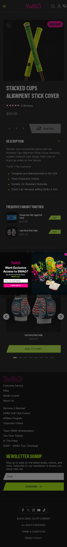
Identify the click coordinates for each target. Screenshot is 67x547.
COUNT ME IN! (16, 285)
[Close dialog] (66, 254)
